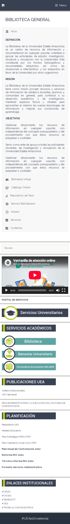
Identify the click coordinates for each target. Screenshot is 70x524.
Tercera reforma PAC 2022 (18, 461)
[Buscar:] (35, 248)
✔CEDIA (6, 491)
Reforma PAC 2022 (13, 455)
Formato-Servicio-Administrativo (22, 467)
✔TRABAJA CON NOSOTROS (17, 507)
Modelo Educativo (11, 430)
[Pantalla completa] (63, 290)
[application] (35, 275)
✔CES (5, 503)
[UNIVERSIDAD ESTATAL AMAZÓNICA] (20, 5)
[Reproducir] (6, 290)
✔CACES (6, 495)
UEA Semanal (9, 394)
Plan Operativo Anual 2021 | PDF (19, 442)
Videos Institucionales (13, 390)
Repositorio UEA (10, 424)
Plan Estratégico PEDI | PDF (16, 436)
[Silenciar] (58, 290)
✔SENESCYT (9, 499)
